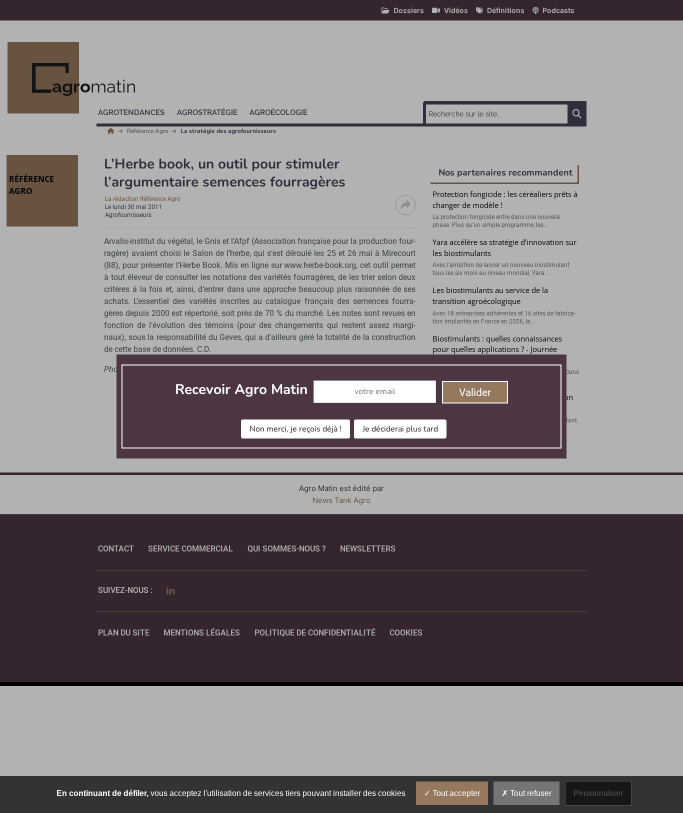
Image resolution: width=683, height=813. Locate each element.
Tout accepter (455, 793)
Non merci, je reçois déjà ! (296, 429)
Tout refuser (530, 793)
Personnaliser (598, 793)
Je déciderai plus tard (400, 429)
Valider (475, 392)
